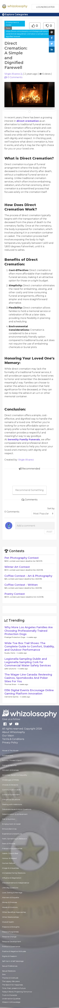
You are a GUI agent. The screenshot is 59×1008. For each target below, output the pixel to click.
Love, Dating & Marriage (12, 892)
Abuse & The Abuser (10, 750)
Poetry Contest (14, 593)
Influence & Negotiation (11, 878)
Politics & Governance (11, 946)
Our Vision (8, 735)
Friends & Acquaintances (12, 848)
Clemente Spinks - (12, 697)
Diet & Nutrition (8, 819)
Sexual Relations (8, 971)
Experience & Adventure (12, 834)
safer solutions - (11, 669)
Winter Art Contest (17, 567)
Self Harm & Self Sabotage (12, 961)
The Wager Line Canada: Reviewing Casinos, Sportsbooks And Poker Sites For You (28, 678)
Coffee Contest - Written (21, 584)
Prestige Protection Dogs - (15, 637)
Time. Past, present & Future (13, 988)
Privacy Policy (10, 742)
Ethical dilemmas (9, 829)
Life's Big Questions (10, 888)
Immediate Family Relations (13, 873)
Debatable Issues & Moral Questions (16, 809)
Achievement (7, 755)
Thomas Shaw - (11, 684)
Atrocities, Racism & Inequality (14, 775)
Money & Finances (9, 902)
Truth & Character (9, 995)
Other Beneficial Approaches (14, 912)
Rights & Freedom (9, 956)
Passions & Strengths (10, 927)
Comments (15, 77)
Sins (3, 974)
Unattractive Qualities (11, 998)
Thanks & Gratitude (10, 978)
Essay (8, 28)
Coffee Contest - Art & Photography (28, 575)
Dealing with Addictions (12, 804)
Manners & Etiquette (10, 897)
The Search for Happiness (12, 985)
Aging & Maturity (9, 765)
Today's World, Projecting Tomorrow (17, 992)
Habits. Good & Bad (10, 853)
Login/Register (45, 7)
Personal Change (9, 937)
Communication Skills (11, 790)
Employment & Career (12, 23)
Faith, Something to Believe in (14, 839)
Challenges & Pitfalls (10, 780)
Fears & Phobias (8, 843)
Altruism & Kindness (10, 770)
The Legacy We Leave (11, 981)
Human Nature (8, 863)
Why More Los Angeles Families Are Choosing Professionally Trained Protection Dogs (28, 631)
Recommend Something (29, 490)
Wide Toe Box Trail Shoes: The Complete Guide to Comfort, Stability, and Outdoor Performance (29, 647)
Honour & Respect (9, 858)
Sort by (51, 508)
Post (49, 532)
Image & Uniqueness (10, 868)
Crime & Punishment (11, 794)
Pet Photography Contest (21, 557)
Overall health (8, 922)
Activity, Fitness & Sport (12, 760)
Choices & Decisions (10, 785)
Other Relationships (10, 917)
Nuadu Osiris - (10, 653)
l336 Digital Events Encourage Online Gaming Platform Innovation (29, 692)
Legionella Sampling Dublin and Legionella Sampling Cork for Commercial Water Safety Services (27, 662)
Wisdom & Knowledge (11, 1002)
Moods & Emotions (9, 907)
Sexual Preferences (9, 966)
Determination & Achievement (14, 814)
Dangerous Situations (11, 799)
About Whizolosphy (13, 732)
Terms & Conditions (13, 739)
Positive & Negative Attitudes (14, 951)
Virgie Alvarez (12, 73)
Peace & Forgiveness (10, 932)
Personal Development (11, 941)
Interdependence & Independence (15, 883)
